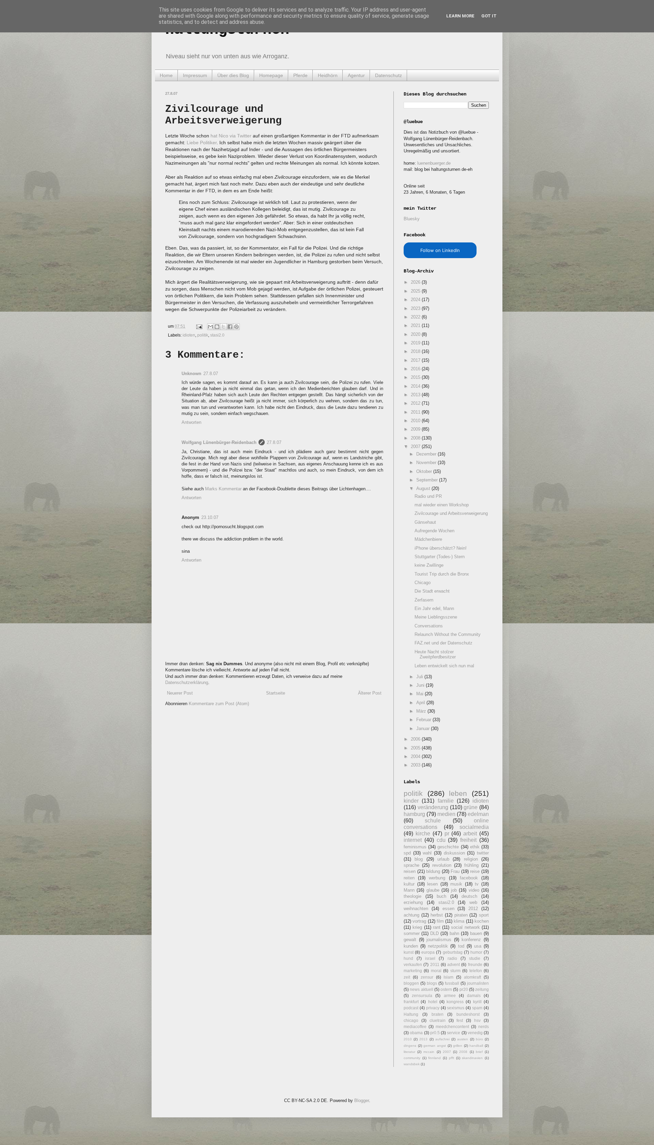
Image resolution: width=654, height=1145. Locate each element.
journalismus (438, 939)
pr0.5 (435, 1032)
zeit (407, 977)
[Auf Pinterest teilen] (236, 326)
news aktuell (421, 989)
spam (477, 1008)
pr (447, 833)
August (424, 488)
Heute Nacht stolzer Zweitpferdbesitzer (435, 654)
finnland (434, 1058)
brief (479, 1052)
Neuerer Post (180, 693)
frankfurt (411, 1001)
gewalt (410, 939)
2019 (416, 342)
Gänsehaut (425, 522)
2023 (416, 308)
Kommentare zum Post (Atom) (219, 703)
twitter (483, 853)
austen (462, 1039)
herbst (437, 915)
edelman (478, 814)
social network (465, 927)
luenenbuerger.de (434, 163)
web (473, 902)
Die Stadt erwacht (432, 591)
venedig (475, 1032)
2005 (416, 747)
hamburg (414, 814)
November (427, 462)
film (440, 921)
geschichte (448, 846)
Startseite (275, 693)
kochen (481, 921)
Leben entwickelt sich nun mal (444, 665)
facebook (469, 877)
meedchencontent (452, 1026)
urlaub (443, 859)
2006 (416, 739)
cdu (441, 840)
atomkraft (472, 977)
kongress (455, 1001)
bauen (476, 933)
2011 (416, 412)
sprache (411, 865)
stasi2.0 (217, 335)
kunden (411, 946)
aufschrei (442, 1039)
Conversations (429, 625)
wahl (427, 853)
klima (459, 921)
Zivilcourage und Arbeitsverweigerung (451, 513)
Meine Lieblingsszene (436, 617)
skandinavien (472, 1058)
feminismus (415, 846)
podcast (411, 1008)
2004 (416, 756)
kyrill (477, 1001)
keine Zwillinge (429, 565)
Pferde (300, 75)
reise (475, 871)
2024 (416, 299)
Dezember (427, 454)
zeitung (482, 989)
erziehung (413, 902)
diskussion (454, 853)
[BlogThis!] (217, 326)
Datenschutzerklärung (186, 682)
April (421, 702)
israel (430, 958)
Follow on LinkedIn (440, 250)
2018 (416, 351)
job (454, 890)
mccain (428, 1052)
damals (474, 995)
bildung (433, 871)
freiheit (468, 840)
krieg (417, 927)
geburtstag (453, 952)
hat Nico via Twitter (231, 135)
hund (408, 958)
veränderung (433, 807)
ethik (475, 846)
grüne (471, 807)
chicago (411, 1020)
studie (474, 958)
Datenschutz (388, 75)
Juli (420, 676)
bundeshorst (468, 1014)
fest (459, 1020)
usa (477, 946)
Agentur (356, 75)
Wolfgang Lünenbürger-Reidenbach (219, 442)
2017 (416, 360)
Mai (420, 693)
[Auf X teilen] (223, 326)
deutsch (469, 896)
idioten (189, 335)
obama (416, 1032)
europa (428, 952)
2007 (416, 446)
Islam (448, 977)
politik (202, 335)
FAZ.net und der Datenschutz (443, 642)
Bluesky (412, 218)
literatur (409, 1052)
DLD (434, 933)
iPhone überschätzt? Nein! (441, 548)
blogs (432, 983)
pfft (451, 1058)
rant (436, 927)
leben (458, 793)
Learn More (460, 15)
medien (446, 814)
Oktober (424, 471)
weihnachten (416, 908)
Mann (409, 890)
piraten (461, 915)
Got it (489, 15)
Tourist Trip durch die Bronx (442, 574)
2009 (416, 429)
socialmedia (474, 827)
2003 (416, 765)
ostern (446, 989)
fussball (452, 983)
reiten (409, 877)
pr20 (464, 989)
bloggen (411, 983)
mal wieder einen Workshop (442, 504)
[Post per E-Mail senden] (198, 326)
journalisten (478, 983)
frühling (471, 865)
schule (433, 820)
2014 (416, 386)
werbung (437, 877)
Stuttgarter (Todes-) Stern (440, 556)
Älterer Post (370, 693)
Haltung (411, 1014)
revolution (441, 865)
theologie (412, 896)
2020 (416, 334)
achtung (411, 915)
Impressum (195, 75)
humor (476, 952)
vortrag (419, 921)
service (453, 1032)
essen (448, 908)
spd (407, 853)
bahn (454, 933)
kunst (409, 952)
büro (479, 1039)
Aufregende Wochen (434, 530)
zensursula (422, 995)
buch (441, 896)
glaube (432, 890)
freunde (475, 964)
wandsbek (412, 1064)
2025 (416, 291)
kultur (409, 884)
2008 (416, 438)
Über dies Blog (233, 75)
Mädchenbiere (428, 539)
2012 (416, 403)
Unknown (191, 373)
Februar (424, 719)
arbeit (470, 833)
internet (413, 840)
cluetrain (438, 1020)
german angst (434, 1045)
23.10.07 (209, 517)
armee (450, 995)
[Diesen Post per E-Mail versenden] (210, 326)
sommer (412, 933)
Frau (455, 871)
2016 (416, 368)
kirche (423, 833)
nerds (483, 1026)
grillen (457, 1045)
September (427, 479)
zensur (427, 977)
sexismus (455, 1008)
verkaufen (413, 964)
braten (437, 1014)
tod (461, 946)
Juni (421, 685)
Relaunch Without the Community (448, 634)
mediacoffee (415, 1026)
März (421, 711)
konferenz (471, 939)
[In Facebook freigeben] (230, 326)
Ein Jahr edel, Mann (434, 608)
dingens (410, 1045)
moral (436, 970)
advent (453, 964)
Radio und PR (428, 496)
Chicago (423, 582)
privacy (432, 1008)
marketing (413, 970)
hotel (432, 1001)
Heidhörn (328, 75)
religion (471, 859)
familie (446, 801)
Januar (423, 728)
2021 (416, 325)
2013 (416, 394)
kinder (411, 801)
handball (476, 1045)
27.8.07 (210, 373)
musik (456, 884)
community (412, 1058)
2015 (416, 377)
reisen (410, 871)
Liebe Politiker (202, 142)
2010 (416, 420)
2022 (416, 316)
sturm (455, 970)
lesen (432, 884)
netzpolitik (438, 946)
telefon (475, 970)
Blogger (361, 1100)
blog (419, 859)
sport (484, 915)
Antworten (191, 422)
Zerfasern (424, 600)
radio (452, 958)
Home (166, 75)
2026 (416, 282)
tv (477, 884)
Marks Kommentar (223, 488)
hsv (477, 1020)
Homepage (271, 75)
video (474, 890)
